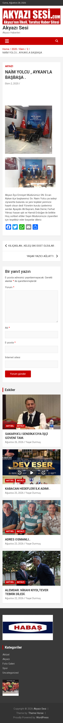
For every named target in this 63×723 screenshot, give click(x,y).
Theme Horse (36, 713)
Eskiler (10, 390)
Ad (7, 327)
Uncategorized (10, 672)
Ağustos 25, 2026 (14, 493)
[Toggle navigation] (7, 41)
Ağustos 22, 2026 (14, 598)
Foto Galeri (9, 663)
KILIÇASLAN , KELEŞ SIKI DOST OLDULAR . (31, 245)
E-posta (10, 342)
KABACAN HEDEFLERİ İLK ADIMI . (27, 488)
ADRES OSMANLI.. (17, 539)
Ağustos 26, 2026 (14, 442)
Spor (5, 668)
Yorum (9, 287)
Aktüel (10, 426)
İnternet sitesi (12, 357)
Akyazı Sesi (15, 28)
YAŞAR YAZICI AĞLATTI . (41, 256)
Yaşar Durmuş (33, 442)
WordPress (42, 717)
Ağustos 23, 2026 (14, 543)
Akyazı (9, 66)
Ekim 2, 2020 (11, 83)
